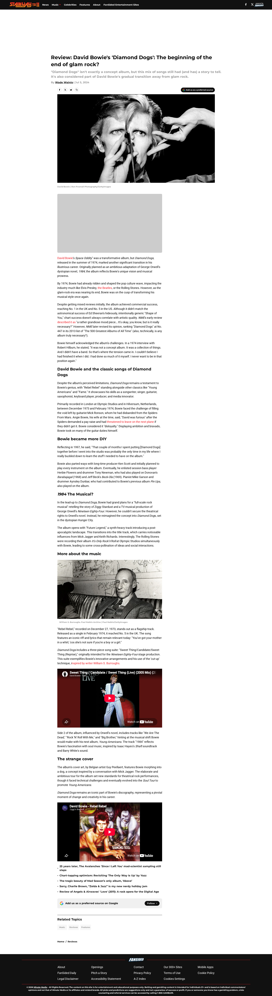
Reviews (73, 927)
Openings (97, 967)
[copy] (76, 90)
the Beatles (104, 288)
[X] (252, 4)
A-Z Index (140, 978)
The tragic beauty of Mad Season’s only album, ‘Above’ (96, 880)
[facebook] (246, 4)
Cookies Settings (174, 978)
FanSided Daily (66, 973)
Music (55, 4)
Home (60, 941)
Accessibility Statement (106, 978)
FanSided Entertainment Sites (121, 4)
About (96, 4)
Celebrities (70, 4)
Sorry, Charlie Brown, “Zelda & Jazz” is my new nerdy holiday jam (103, 886)
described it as (66, 322)
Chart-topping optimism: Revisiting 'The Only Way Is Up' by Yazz (103, 875)
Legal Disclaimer (67, 978)
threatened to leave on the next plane (130, 421)
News (45, 4)
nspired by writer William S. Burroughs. (96, 663)
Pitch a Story (99, 973)
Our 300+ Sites (173, 967)
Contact (139, 967)
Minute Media (40, 987)
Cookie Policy (206, 973)
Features (85, 4)
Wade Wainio (64, 82)
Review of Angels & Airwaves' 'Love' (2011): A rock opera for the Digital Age (109, 891)
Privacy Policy (142, 973)
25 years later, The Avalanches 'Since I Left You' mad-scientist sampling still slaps (110, 868)
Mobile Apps (205, 967)
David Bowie (65, 258)
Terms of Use (172, 973)
